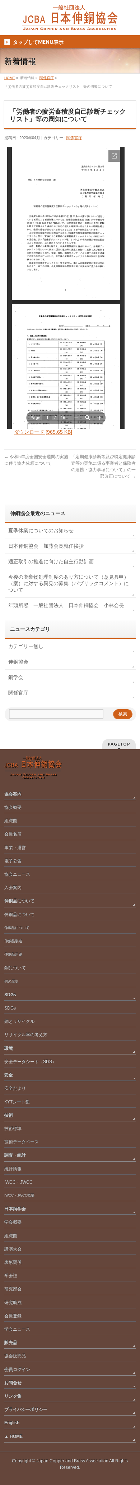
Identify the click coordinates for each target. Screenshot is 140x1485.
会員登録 (13, 1315)
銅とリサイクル (19, 1021)
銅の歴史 (11, 981)
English (11, 1422)
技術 (8, 1115)
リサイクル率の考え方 (25, 1034)
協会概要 (13, 807)
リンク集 (13, 1396)
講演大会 (13, 1249)
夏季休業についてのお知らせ (41, 530)
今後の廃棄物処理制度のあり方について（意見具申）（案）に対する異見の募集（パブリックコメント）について (68, 583)
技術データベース (21, 1141)
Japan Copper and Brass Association (72, 1460)
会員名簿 (13, 834)
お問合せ (13, 1382)
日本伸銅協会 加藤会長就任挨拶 (46, 546)
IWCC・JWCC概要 (21, 1195)
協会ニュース (17, 874)
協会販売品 (15, 1355)
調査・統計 (15, 1155)
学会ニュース (17, 1329)
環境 (8, 1048)
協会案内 (13, 794)
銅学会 (15, 677)
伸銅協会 (18, 662)
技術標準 (13, 1128)
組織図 (10, 820)
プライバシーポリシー (25, 1409)
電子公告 (13, 861)
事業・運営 (15, 847)
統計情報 (13, 1168)
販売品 (10, 1342)
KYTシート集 (17, 1101)
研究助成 (13, 1302)
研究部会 (13, 1289)
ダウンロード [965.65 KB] (43, 432)
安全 (8, 1075)
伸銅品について (19, 900)
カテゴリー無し (25, 646)
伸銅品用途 (13, 954)
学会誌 (10, 1275)
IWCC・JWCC (18, 1182)
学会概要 (13, 1222)
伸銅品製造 (13, 941)
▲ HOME (13, 1436)
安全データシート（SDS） (30, 1061)
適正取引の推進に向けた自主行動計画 (51, 561)
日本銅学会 (15, 1208)
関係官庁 (74, 138)
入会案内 (13, 887)
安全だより (15, 1088)
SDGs (10, 994)
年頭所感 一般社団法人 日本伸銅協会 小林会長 (66, 605)
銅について (15, 967)
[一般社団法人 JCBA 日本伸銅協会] (69, 22)
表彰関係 (13, 1262)
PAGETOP (119, 744)
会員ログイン (17, 1369)
